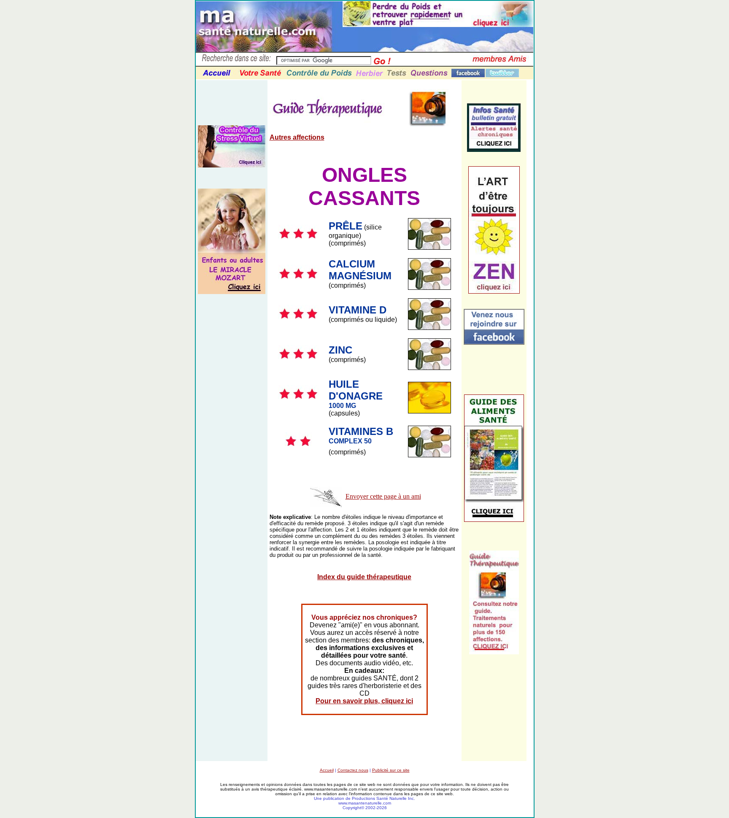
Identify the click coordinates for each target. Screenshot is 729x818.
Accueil (327, 770)
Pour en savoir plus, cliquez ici (364, 701)
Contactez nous (353, 770)
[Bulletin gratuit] (494, 149)
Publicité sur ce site (391, 770)
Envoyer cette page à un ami (383, 496)
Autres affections (297, 137)
